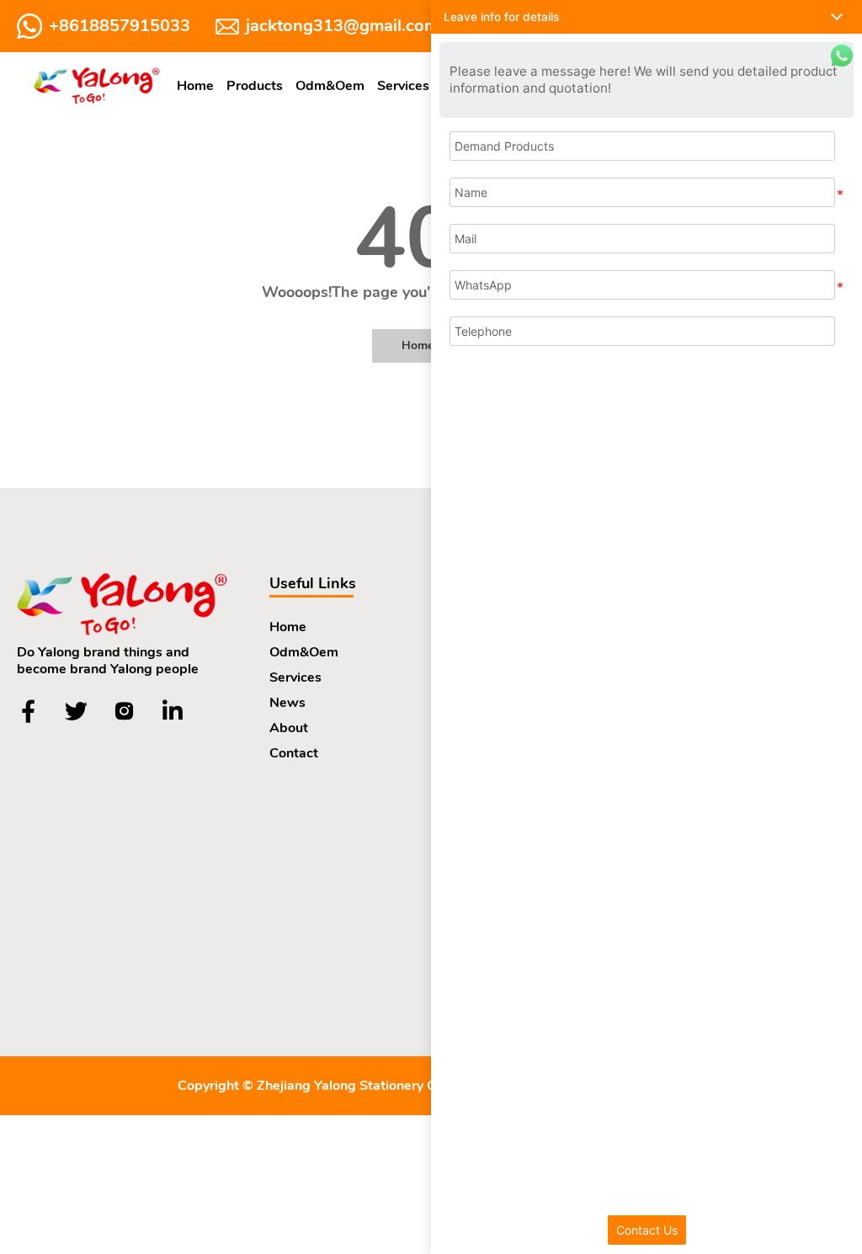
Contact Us (647, 1230)
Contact (293, 753)
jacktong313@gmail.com (342, 26)
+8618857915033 (119, 26)
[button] (646, 17)
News (287, 702)
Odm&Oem (329, 86)
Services (403, 86)
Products (254, 86)
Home (195, 86)
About (288, 728)
